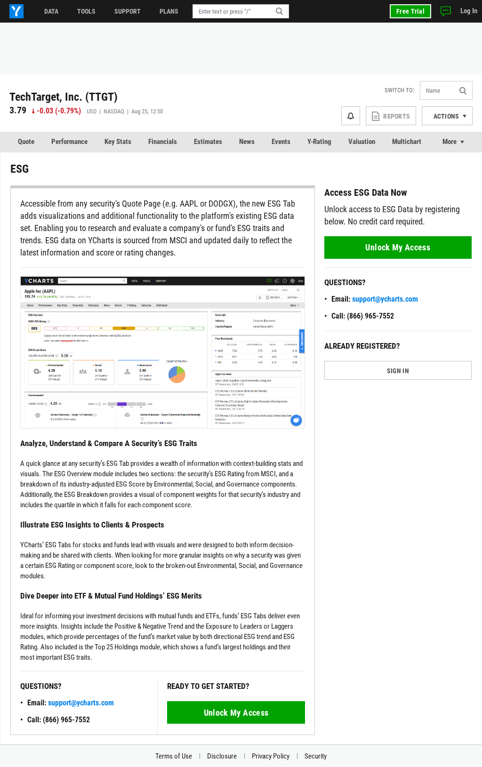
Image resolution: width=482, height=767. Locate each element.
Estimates (208, 141)
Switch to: (399, 90)
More (449, 141)
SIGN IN (398, 371)
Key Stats (117, 141)
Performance (69, 141)
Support (127, 11)
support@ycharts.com (81, 702)
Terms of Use (173, 756)
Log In (468, 11)
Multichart (406, 141)
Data (51, 11)
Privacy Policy (270, 756)
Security (316, 756)
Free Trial (410, 11)
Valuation (361, 141)
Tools (86, 11)
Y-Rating (319, 141)
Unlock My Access (236, 713)
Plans (169, 11)
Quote (26, 141)
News (247, 141)
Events (281, 141)
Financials (162, 141)
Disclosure (222, 756)
